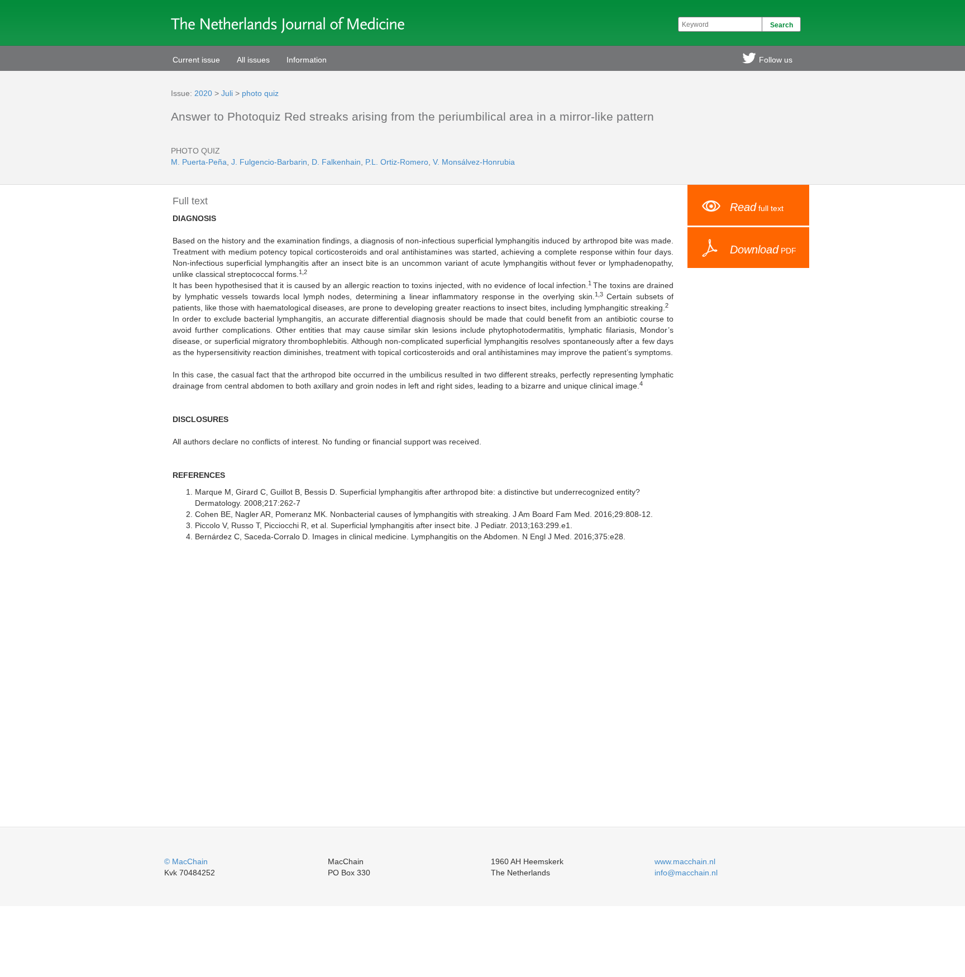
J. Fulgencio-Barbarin (269, 161)
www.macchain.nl (685, 861)
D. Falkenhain (336, 161)
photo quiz (260, 93)
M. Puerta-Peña (199, 161)
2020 (203, 93)
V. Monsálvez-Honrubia (474, 161)
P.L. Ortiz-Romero (396, 161)
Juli (227, 93)
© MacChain (186, 861)
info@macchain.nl (686, 872)
